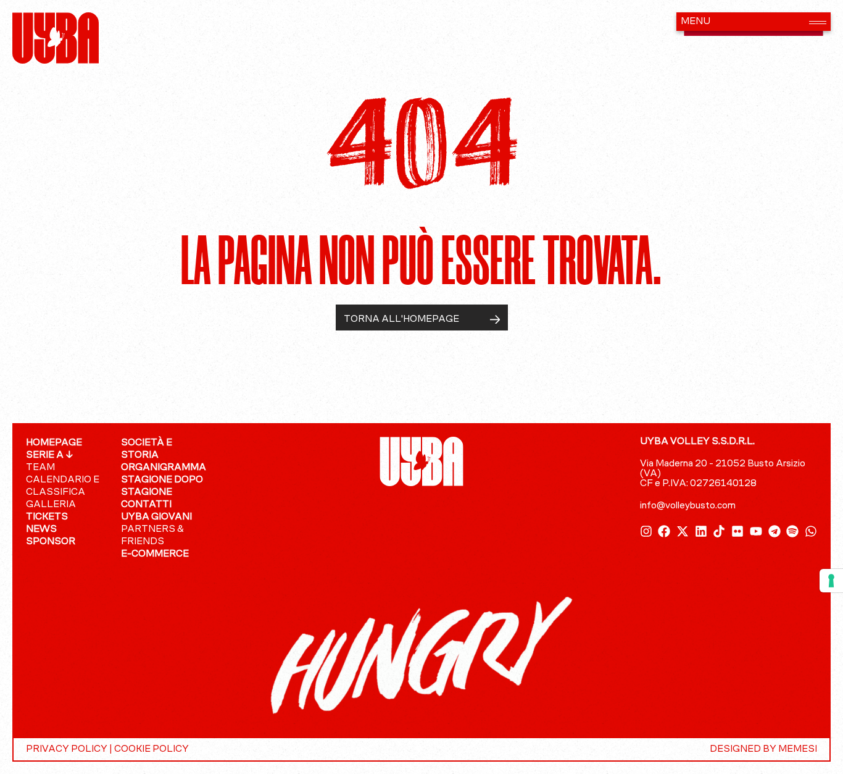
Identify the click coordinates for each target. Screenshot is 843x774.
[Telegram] (774, 531)
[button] (753, 21)
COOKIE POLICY (151, 749)
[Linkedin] (701, 531)
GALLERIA (51, 505)
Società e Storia (146, 449)
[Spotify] (792, 531)
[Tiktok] (719, 531)
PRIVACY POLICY (66, 749)
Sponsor (50, 542)
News (41, 529)
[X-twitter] (682, 531)
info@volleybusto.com (688, 506)
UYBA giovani (156, 517)
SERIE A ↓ (49, 455)
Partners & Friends (152, 535)
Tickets (47, 517)
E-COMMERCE (155, 554)
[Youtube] (756, 531)
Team (40, 468)
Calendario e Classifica (62, 486)
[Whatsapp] (811, 531)
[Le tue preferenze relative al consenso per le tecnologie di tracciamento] (831, 580)
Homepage (54, 443)
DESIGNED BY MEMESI (763, 749)
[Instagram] (646, 531)
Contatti (146, 505)
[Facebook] (664, 531)
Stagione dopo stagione (162, 486)
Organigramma (162, 468)
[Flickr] (737, 531)
